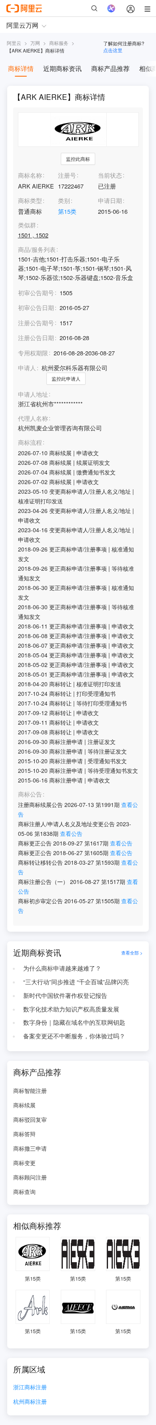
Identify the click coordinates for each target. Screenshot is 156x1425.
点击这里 (112, 50)
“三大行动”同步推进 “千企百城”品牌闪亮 (76, 981)
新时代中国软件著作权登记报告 (65, 995)
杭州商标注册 (30, 1402)
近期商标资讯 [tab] (62, 68)
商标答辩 (24, 1134)
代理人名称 (33, 418)
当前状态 (110, 175)
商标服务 (58, 42)
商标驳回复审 (30, 1119)
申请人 (27, 367)
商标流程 (30, 442)
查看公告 (71, 833)
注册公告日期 (36, 337)
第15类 (67, 211)
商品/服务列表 (37, 249)
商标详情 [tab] (21, 68)
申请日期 (110, 200)
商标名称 (30, 175)
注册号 (67, 175)
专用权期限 (33, 353)
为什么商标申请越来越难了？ (62, 968)
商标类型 (30, 200)
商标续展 (24, 1105)
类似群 (27, 225)
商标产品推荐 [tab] (110, 68)
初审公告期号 (36, 292)
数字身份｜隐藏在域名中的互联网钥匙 (74, 1022)
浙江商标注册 (30, 1387)
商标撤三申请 (30, 1148)
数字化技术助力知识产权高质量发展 (71, 1009)
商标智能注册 (30, 1090)
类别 (64, 200)
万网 (35, 42)
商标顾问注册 (30, 1177)
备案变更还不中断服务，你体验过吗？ (74, 1036)
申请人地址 (33, 394)
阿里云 (14, 42)
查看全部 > (132, 953)
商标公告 (30, 794)
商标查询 (24, 1192)
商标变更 (24, 1163)
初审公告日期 (36, 307)
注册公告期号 (36, 322)
